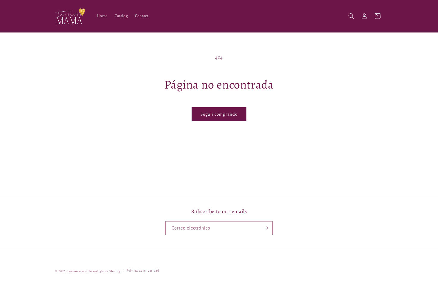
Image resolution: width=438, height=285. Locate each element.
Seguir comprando (219, 114)
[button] (351, 16)
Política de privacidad (142, 270)
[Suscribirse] (265, 228)
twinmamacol (78, 271)
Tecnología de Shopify (104, 271)
